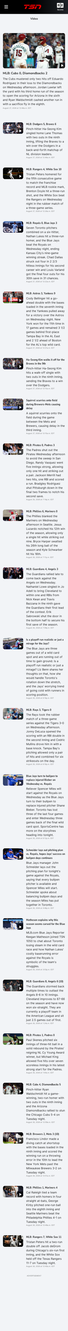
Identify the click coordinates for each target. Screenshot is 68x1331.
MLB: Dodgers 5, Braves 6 (41, 124)
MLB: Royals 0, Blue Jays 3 (41, 223)
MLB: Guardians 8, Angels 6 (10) (44, 981)
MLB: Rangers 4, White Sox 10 (43, 169)
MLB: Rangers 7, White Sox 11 (43, 1237)
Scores (60, 9)
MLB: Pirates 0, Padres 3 (40, 445)
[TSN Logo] (32, 7)
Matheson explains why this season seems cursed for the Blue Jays (45, 924)
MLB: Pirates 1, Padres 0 (40, 1035)
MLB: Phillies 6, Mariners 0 (41, 511)
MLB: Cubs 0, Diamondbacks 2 (25, 73)
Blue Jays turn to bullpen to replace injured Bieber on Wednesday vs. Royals (42, 780)
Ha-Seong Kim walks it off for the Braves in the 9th (45, 362)
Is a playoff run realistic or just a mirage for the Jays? (45, 641)
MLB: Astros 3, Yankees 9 (40, 293)
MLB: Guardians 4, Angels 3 (42, 569)
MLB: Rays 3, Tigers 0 (38, 710)
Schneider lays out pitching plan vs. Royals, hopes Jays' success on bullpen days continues (45, 854)
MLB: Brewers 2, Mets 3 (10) (42, 1134)
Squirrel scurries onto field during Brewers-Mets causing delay (43, 404)
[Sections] (6, 6)
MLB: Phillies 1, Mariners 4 (41, 1188)
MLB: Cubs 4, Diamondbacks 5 (43, 1084)
